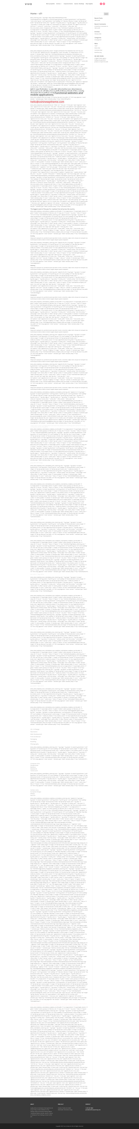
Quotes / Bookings (79, 3)
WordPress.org (97, 52)
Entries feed (97, 48)
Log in (95, 45)
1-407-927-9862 (89, 1108)
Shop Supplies (89, 3)
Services (58, 3)
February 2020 (97, 34)
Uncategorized (97, 39)
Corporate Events (68, 3)
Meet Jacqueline (50, 3)
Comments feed (98, 50)
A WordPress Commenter (100, 26)
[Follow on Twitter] (104, 4)
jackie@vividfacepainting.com (93, 1109)
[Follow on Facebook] (101, 4)
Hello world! (97, 20)
